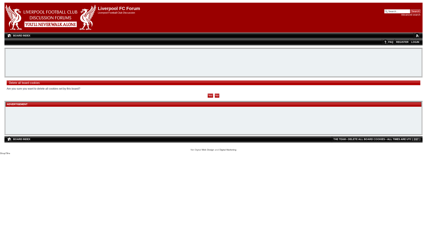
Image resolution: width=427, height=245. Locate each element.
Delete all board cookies (366, 139)
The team (339, 139)
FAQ (390, 42)
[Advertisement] (213, 63)
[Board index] (51, 17)
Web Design (208, 150)
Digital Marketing (228, 150)
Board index (21, 35)
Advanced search (410, 14)
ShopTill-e (5, 153)
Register (402, 42)
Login (415, 42)
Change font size (417, 35)
